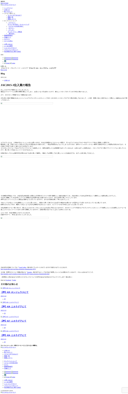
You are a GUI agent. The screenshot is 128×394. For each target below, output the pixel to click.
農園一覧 (10, 17)
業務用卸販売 (8, 35)
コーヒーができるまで (15, 15)
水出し (17, 24)
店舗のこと (7, 37)
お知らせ (7, 9)
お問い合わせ (8, 44)
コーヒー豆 (11, 24)
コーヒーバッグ (24, 24)
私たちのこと (8, 11)
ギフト (6, 364)
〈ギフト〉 (11, 28)
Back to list (4, 70)
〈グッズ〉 (11, 30)
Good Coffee (22, 267)
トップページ (8, 8)
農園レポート (12, 19)
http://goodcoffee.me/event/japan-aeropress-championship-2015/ (18, 269)
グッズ (10, 32)
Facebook (8, 280)
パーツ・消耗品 (17, 32)
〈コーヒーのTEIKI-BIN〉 (16, 26)
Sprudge (29, 272)
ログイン (7, 39)
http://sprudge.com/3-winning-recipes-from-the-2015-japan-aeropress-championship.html (25, 274)
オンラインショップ (10, 361)
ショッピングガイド (10, 48)
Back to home (4, 3)
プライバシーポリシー (11, 49)
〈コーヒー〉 (12, 22)
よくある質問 (8, 46)
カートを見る (8, 41)
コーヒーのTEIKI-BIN (11, 363)
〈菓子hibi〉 (11, 33)
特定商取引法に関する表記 (12, 51)
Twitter (14, 280)
